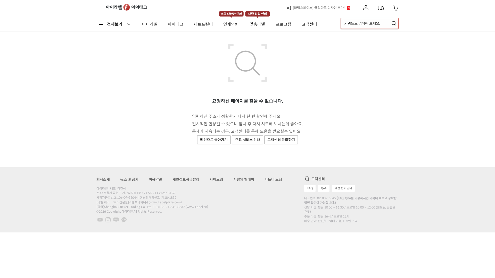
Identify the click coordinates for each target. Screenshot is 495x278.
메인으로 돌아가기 (214, 139)
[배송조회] (380, 8)
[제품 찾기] (394, 23)
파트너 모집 (273, 179)
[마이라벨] (365, 8)
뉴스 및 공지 (129, 179)
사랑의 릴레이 (243, 179)
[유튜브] (100, 219)
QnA (324, 188)
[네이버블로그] (116, 219)
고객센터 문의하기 (281, 139)
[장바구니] (395, 8)
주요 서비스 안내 (247, 139)
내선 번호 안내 (343, 188)
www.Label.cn (197, 207)
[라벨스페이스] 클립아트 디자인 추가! (319, 8)
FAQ (310, 188)
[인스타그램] (108, 219)
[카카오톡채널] (124, 219)
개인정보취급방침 (185, 179)
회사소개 (103, 179)
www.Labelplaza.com (165, 202)
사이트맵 (216, 179)
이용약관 (155, 179)
